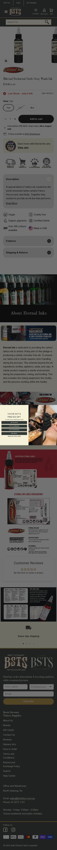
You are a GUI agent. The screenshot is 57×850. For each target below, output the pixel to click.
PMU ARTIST (14, 433)
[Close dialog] (55, 406)
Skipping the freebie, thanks (14, 436)
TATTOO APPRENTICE (14, 426)
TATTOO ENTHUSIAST (14, 429)
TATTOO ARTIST (14, 422)
